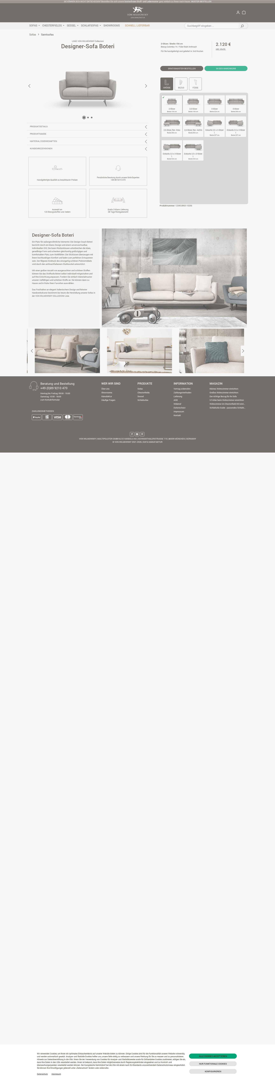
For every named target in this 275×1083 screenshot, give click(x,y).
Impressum (56, 1074)
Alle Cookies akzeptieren (213, 1056)
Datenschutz (42, 1074)
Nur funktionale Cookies (213, 1063)
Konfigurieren (213, 1071)
